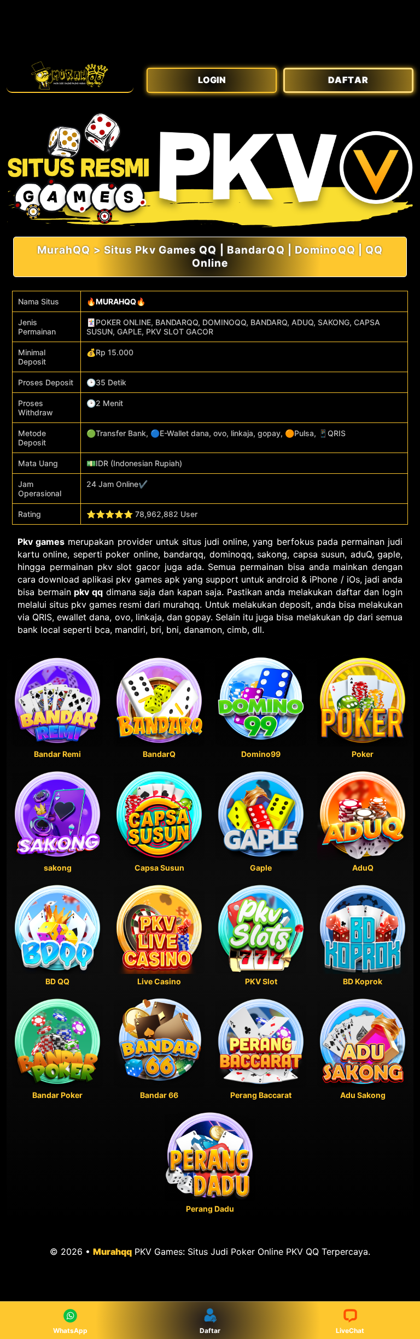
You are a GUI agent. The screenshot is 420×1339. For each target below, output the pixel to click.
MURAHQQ (116, 301)
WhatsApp (70, 1330)
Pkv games (41, 541)
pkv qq (88, 591)
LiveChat (350, 1330)
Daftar (210, 1330)
